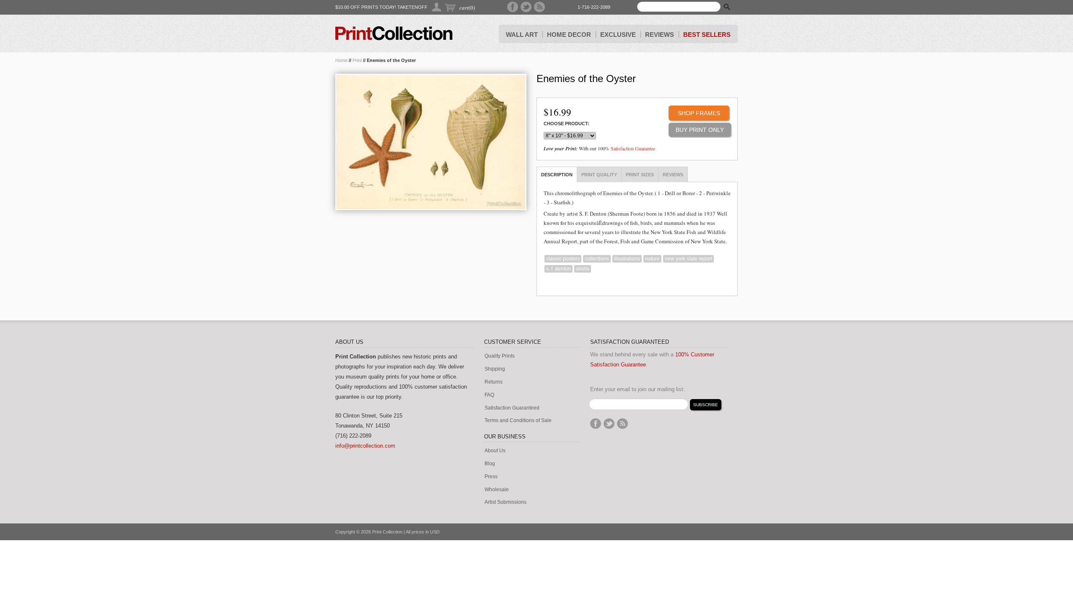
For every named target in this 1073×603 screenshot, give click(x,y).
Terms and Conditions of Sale (518, 420)
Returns (494, 382)
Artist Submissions (505, 502)
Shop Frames (699, 113)
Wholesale (497, 489)
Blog (490, 463)
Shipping (495, 369)
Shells (582, 269)
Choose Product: (566, 123)
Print (357, 60)
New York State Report (688, 259)
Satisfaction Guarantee (633, 148)
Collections (597, 259)
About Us (495, 450)
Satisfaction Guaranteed (512, 408)
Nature (652, 259)
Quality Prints (500, 356)
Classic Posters (563, 259)
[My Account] (437, 7)
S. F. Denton (558, 269)
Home (341, 60)
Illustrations (627, 259)
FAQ (489, 395)
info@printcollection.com (365, 446)
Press (491, 476)
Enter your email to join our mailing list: (637, 389)
